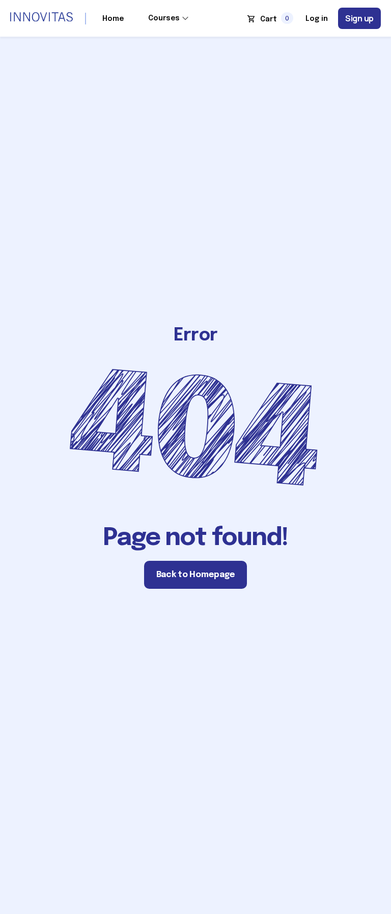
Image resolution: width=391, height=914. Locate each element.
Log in (316, 18)
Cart (268, 19)
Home (113, 18)
